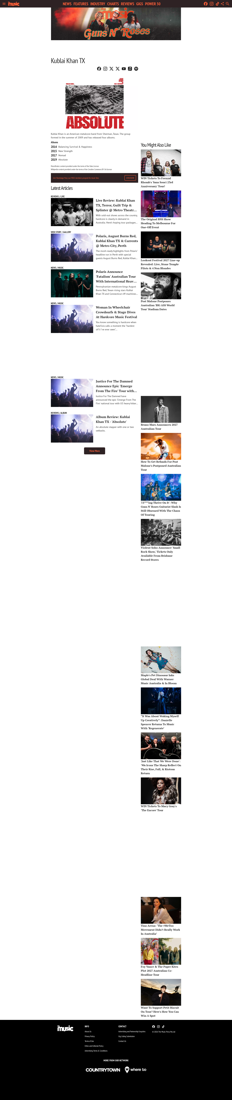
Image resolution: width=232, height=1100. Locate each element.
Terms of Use (89, 1041)
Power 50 (152, 4)
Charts (113, 4)
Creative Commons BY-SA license (100, 169)
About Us (88, 1031)
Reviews (127, 4)
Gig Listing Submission (126, 1036)
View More (94, 451)
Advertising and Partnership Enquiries (131, 1031)
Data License (94, 166)
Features (81, 4)
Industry (97, 4)
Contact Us (122, 1041)
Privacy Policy (90, 1036)
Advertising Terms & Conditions (96, 1051)
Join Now (130, 178)
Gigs (139, 4)
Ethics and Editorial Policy (94, 1046)
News (67, 4)
